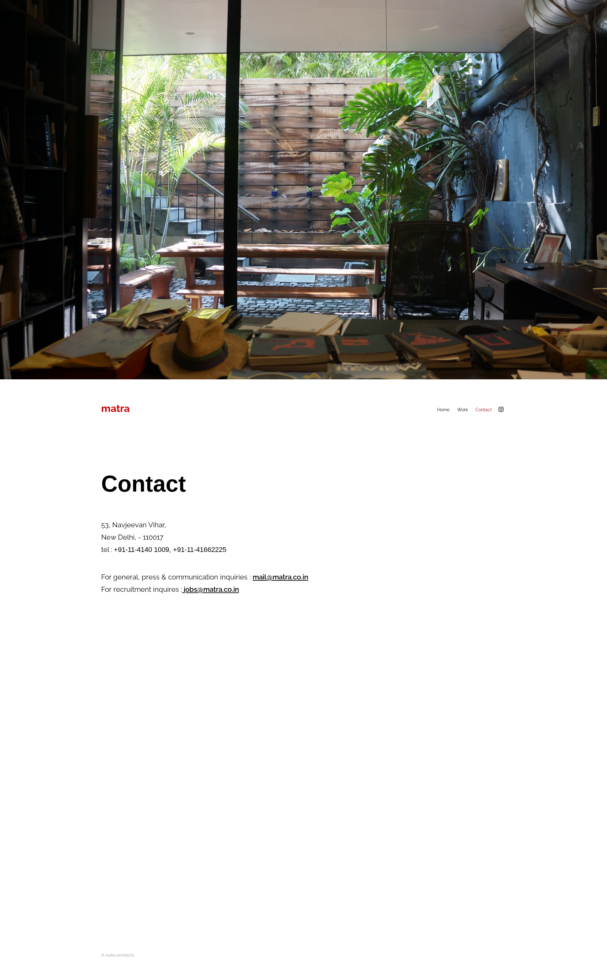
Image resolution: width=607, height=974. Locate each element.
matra (115, 407)
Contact (483, 409)
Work (462, 409)
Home (443, 409)
